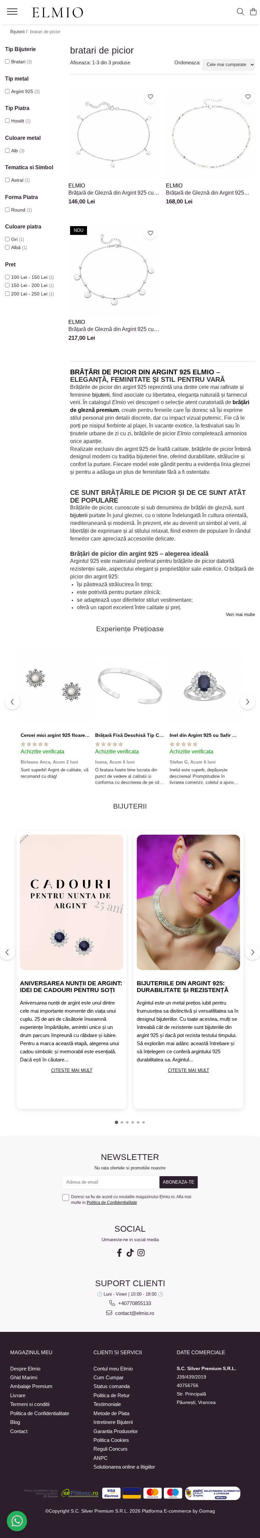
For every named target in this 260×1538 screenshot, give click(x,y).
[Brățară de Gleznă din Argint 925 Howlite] (211, 133)
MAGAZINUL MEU (31, 1352)
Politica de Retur (111, 1395)
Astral (17, 180)
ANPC (100, 1458)
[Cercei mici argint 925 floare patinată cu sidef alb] (55, 686)
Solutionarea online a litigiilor (124, 1467)
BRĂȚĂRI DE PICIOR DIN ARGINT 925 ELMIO (142, 372)
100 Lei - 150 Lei (29, 277)
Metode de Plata (111, 1413)
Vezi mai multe (240, 614)
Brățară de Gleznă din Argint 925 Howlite (205, 193)
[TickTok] (130, 1253)
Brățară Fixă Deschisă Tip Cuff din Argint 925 (147, 735)
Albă (16, 247)
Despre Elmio (25, 1368)
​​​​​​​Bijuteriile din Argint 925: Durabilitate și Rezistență (183, 986)
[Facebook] (119, 1253)
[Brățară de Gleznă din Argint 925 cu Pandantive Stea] (113, 133)
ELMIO (76, 186)
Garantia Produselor (115, 1431)
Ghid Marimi (23, 1377)
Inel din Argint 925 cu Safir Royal (207, 735)
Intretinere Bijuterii (113, 1422)
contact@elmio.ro (134, 1313)
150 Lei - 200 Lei (29, 285)
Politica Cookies (111, 1440)
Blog (15, 1422)
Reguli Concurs (110, 1449)
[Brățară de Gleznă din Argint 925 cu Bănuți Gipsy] (113, 269)
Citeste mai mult (71, 1070)
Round (18, 210)
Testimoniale (107, 1404)
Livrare (17, 1395)
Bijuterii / (19, 31)
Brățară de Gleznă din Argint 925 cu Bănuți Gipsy (111, 329)
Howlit (17, 121)
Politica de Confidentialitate (112, 1202)
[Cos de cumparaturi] (253, 12)
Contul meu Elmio (113, 1368)
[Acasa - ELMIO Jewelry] (57, 12)
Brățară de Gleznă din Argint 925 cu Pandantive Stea (111, 193)
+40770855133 (134, 1303)
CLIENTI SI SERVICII (117, 1352)
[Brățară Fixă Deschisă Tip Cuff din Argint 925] (130, 686)
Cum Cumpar (108, 1377)
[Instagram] (141, 1253)
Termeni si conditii (29, 1404)
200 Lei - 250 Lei (29, 293)
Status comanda (111, 1386)
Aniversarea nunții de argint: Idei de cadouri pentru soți (71, 986)
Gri (14, 239)
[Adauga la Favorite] (150, 97)
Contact (18, 1431)
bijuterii (101, 395)
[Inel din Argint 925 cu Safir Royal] (204, 686)
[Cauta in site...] (240, 12)
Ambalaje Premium (31, 1386)
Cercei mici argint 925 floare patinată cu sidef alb (77, 735)
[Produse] (13, 13)
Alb (14, 150)
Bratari (18, 61)
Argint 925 (22, 91)
